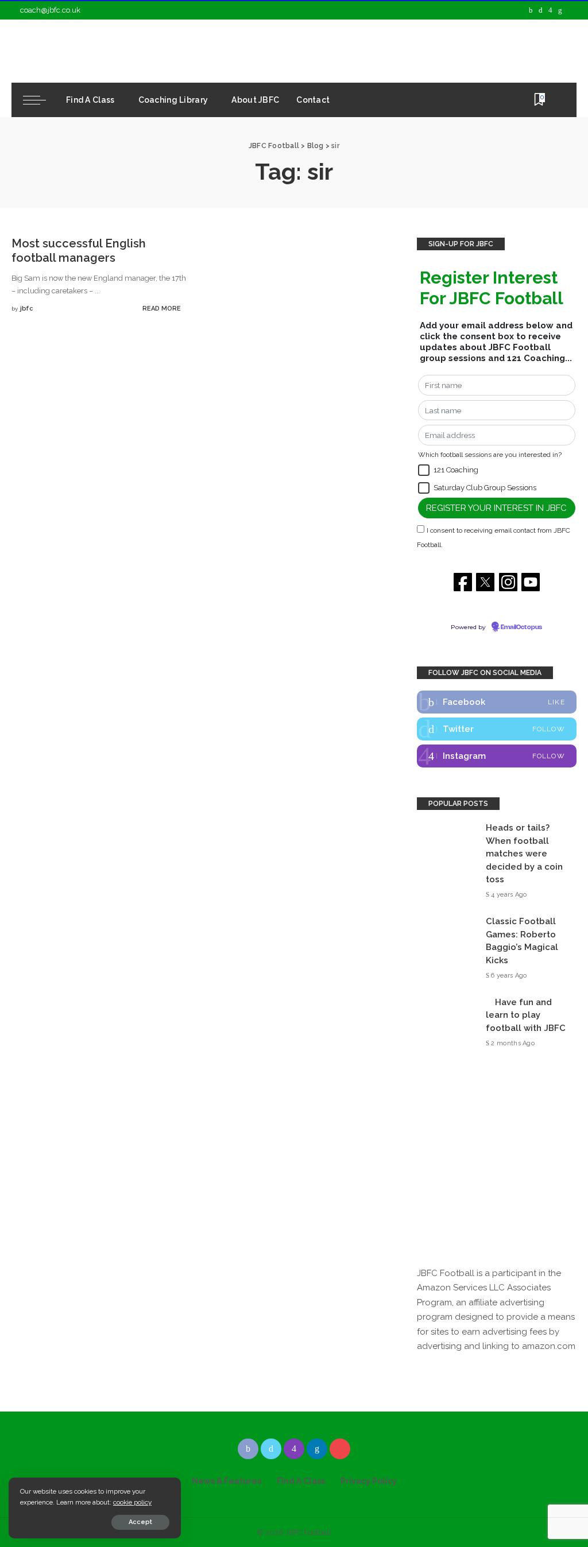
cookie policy (132, 1502)
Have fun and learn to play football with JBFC (526, 1015)
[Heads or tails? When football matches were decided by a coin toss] (445, 861)
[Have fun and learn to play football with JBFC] (445, 1022)
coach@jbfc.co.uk (50, 10)
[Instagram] (550, 10)
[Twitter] (541, 10)
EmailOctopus (521, 627)
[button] (424, 470)
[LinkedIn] (560, 10)
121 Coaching (456, 470)
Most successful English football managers (78, 250)
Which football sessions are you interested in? (490, 455)
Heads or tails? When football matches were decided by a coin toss (524, 854)
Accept (140, 1522)
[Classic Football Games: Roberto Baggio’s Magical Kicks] (445, 948)
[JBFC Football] (115, 51)
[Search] (557, 100)
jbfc (26, 308)
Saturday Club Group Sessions (485, 487)
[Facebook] (531, 10)
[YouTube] (571, 10)
